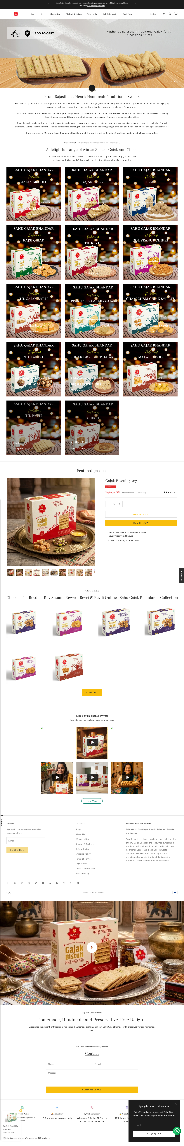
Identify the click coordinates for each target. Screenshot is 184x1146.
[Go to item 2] (19, 572)
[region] (92, 53)
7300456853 (108, 4)
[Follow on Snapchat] (56, 883)
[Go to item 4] (37, 572)
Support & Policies (84, 844)
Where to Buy (92, 14)
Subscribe (154, 1134)
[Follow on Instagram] (21, 883)
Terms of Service (83, 858)
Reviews (2, 822)
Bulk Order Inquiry (110, 14)
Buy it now (141, 523)
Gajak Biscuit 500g (121, 480)
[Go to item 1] (11, 572)
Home (33, 14)
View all (92, 692)
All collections (55, 14)
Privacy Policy (82, 873)
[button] (54, 1121)
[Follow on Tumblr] (71, 883)
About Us (80, 834)
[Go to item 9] (80, 572)
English (153, 14)
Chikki (12, 597)
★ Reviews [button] (181, 575)
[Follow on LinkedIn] (49, 883)
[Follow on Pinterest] (35, 883)
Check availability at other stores (123, 540)
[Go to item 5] (45, 572)
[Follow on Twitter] (14, 883)
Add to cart (141, 514)
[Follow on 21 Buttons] (78, 883)
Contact (92, 1053)
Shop (42, 14)
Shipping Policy (83, 853)
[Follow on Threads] (28, 883)
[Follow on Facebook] (7, 883)
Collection (169, 597)
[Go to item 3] (28, 572)
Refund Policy (82, 849)
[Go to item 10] (88, 572)
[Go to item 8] (71, 572)
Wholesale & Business (74, 14)
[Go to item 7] (62, 572)
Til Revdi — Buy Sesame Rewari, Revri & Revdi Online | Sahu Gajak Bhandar (89, 597)
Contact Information (85, 868)
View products (34, 214)
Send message (92, 1089)
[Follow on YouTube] (42, 883)
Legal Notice (81, 863)
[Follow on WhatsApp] (64, 883)
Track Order (127, 14)
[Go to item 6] (54, 572)
